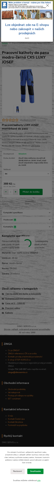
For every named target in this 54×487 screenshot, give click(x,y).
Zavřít (27, 38)
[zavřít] (47, 5)
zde (38, 480)
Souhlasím (35, 471)
